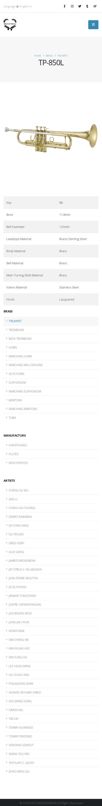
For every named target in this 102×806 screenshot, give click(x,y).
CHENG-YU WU (18, 490)
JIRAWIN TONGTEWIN (22, 596)
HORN (13, 347)
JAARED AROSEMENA (22, 560)
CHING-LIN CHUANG (22, 508)
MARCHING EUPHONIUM (25, 391)
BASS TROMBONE (20, 338)
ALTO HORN (16, 374)
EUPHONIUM (17, 382)
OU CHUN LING (19, 675)
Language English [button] (17, 6)
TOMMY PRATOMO (20, 736)
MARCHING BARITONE (23, 409)
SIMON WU (16, 710)
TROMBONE (16, 330)
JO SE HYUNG (17, 587)
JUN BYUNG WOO (20, 613)
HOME (37, 55)
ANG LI (13, 499)
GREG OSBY (16, 543)
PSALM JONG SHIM (21, 683)
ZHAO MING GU (19, 771)
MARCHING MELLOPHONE (26, 365)
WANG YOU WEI (19, 754)
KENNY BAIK (16, 631)
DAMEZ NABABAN (20, 516)
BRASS (49, 55)
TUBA (12, 417)
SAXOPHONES (18, 445)
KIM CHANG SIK (19, 639)
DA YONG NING (19, 525)
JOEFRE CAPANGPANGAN (25, 604)
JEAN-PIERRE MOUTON (23, 578)
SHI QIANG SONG (20, 701)
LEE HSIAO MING (20, 666)
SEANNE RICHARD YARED (25, 692)
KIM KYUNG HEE (19, 648)
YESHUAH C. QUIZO (21, 762)
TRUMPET (62, 55)
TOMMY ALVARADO (21, 727)
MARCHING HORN (20, 356)
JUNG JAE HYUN (19, 622)
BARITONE (15, 400)
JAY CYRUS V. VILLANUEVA (25, 569)
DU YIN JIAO (16, 534)
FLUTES (14, 454)
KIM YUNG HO (18, 657)
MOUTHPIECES (18, 463)
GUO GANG (16, 552)
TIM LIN (13, 719)
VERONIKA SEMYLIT (21, 745)
